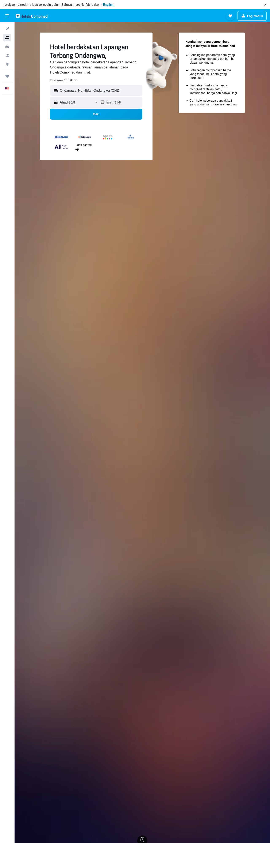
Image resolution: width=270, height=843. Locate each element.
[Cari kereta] (7, 46)
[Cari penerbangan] (7, 29)
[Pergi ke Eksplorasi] (7, 64)
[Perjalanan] (7, 76)
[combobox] (64, 80)
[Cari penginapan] (7, 37)
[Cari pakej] (7, 55)
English (108, 5)
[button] (265, 4)
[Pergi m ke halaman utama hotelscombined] (31, 16)
